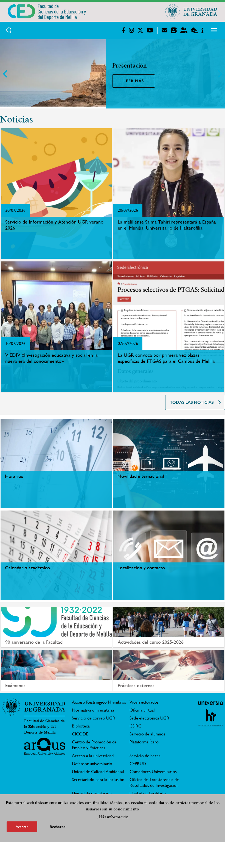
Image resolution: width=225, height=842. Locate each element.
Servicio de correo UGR (93, 718)
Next (219, 73)
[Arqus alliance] (44, 746)
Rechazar (57, 826)
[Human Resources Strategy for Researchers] (210, 717)
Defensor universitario (92, 763)
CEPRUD (138, 763)
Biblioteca (81, 726)
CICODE (80, 734)
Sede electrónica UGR (149, 718)
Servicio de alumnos (147, 734)
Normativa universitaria (93, 710)
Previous (5, 73)
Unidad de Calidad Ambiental (98, 771)
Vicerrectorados (144, 702)
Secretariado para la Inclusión (98, 779)
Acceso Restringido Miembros (99, 702)
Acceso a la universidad (93, 755)
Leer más (133, 81)
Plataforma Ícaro (144, 742)
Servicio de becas (145, 755)
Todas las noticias (192, 402)
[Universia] (210, 703)
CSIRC (135, 726)
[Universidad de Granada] (191, 11)
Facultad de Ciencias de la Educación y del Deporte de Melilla (44, 727)
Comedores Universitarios (153, 771)
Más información (113, 816)
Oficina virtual (142, 710)
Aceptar (22, 826)
